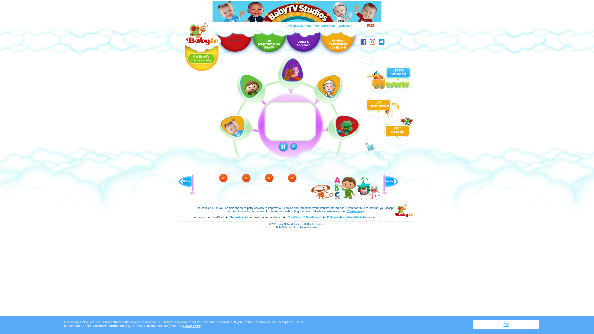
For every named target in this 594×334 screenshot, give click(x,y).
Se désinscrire (239, 217)
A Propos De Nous (299, 25)
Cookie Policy (355, 211)
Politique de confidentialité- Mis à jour (351, 217)
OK (506, 325)
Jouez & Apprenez (303, 43)
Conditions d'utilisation (302, 217)
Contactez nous (325, 25)
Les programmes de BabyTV (269, 44)
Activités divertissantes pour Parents (338, 44)
